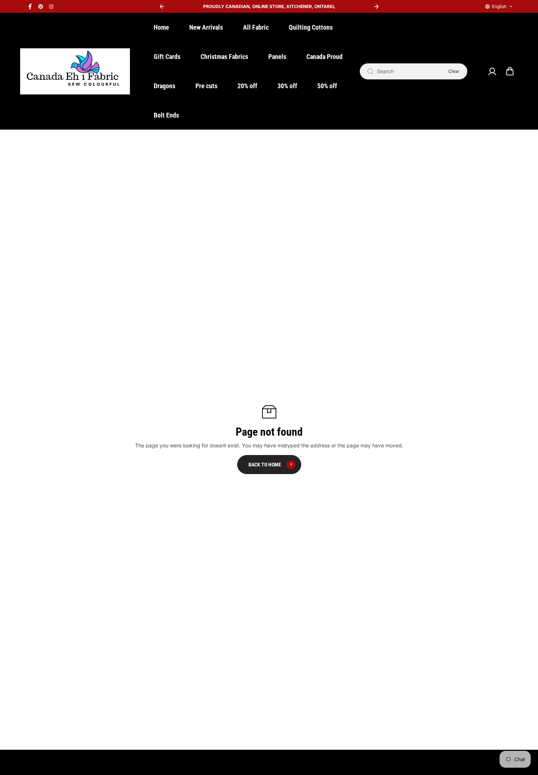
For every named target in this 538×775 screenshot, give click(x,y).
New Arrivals (206, 27)
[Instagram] (51, 6)
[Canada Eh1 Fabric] (75, 71)
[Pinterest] (40, 6)
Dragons (164, 86)
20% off (247, 86)
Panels (277, 56)
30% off (287, 86)
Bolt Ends (166, 115)
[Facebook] (30, 6)
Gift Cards (167, 56)
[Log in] (492, 71)
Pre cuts (206, 86)
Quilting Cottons (311, 27)
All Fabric (256, 27)
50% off (327, 86)
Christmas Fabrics (224, 56)
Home (161, 27)
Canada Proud (324, 56)
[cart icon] (510, 71)
